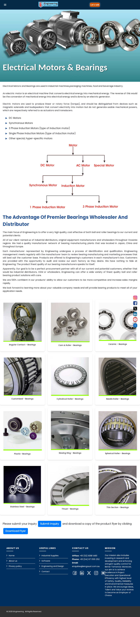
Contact (46, 571)
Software (46, 561)
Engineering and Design (53, 566)
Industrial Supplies (50, 555)
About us (13, 561)
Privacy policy (15, 566)
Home (11, 555)
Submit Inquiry (49, 524)
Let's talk (95, 5)
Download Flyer (15, 531)
